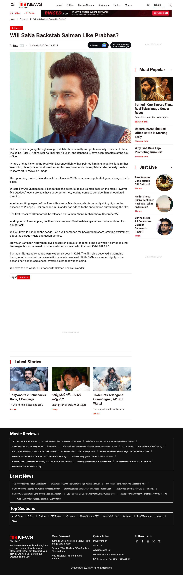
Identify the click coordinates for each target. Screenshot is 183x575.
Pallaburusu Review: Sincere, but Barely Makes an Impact (110, 441)
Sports (160, 516)
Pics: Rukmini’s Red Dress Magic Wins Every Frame (39, 499)
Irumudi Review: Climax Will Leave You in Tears (61, 441)
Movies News (85, 5)
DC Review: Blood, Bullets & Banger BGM (78, 451)
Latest (59, 5)
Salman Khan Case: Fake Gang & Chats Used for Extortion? (37, 494)
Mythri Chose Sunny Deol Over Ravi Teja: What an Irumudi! (75, 484)
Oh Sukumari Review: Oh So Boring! (27, 466)
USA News (70, 516)
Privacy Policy (100, 540)
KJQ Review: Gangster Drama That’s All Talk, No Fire (34, 451)
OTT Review (56, 516)
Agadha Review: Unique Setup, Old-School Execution (34, 446)
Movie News (17, 516)
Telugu (157, 5)
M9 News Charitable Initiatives (108, 554)
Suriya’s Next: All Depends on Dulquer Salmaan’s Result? (35, 489)
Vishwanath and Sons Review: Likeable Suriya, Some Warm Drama (89, 446)
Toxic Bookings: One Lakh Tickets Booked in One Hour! (143, 494)
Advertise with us (101, 550)
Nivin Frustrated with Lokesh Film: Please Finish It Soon (87, 489)
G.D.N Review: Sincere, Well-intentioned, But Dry (142, 446)
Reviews (103, 5)
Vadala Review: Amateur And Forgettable (133, 461)
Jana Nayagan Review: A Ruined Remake (93, 461)
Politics (70, 5)
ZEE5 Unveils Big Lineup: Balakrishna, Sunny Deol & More (91, 494)
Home (12, 19)
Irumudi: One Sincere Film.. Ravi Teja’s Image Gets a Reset (71, 542)
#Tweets (30, 13)
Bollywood (24, 19)
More (127, 5)
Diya (15, 45)
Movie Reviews (24, 433)
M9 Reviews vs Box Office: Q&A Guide (112, 559)
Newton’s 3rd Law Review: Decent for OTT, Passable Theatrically (39, 456)
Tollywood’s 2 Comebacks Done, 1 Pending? (135, 489)
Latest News (21, 476)
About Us (97, 545)
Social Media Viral (110, 516)
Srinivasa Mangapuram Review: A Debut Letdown (92, 456)
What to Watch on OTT (88, 516)
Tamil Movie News (145, 516)
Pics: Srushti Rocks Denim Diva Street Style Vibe (125, 484)
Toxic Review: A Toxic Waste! (24, 441)
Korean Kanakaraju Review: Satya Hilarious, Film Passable (124, 451)
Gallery (117, 5)
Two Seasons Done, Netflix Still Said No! (29, 484)
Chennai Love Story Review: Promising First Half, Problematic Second (42, 461)
